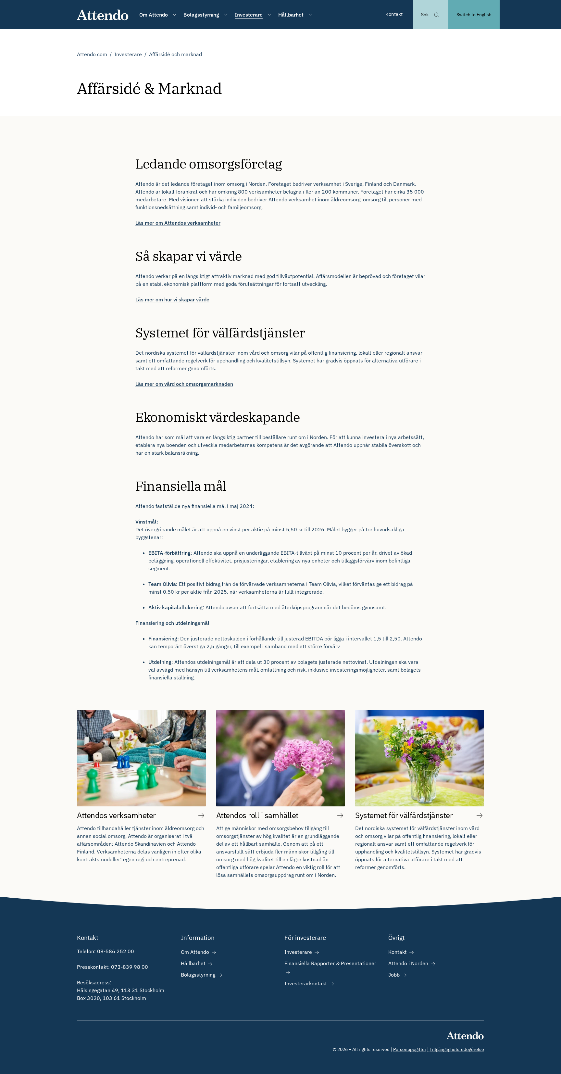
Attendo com (92, 54)
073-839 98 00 (129, 967)
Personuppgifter (409, 1049)
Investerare (128, 54)
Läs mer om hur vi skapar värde (172, 299)
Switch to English (474, 15)
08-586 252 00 (115, 951)
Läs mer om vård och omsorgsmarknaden (184, 384)
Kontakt (394, 14)
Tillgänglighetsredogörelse (457, 1049)
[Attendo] (103, 14)
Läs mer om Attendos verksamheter (177, 223)
